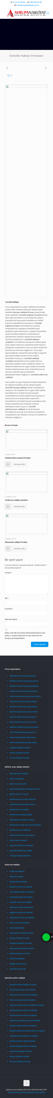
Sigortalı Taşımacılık (17, 969)
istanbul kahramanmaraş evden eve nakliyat (27, 1031)
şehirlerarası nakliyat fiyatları (20, 815)
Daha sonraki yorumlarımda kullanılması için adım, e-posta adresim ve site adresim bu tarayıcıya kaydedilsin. (25, 635)
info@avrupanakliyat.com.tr (28, 5)
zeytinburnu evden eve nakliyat (21, 917)
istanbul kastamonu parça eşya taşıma (25, 696)
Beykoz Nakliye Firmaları (19, 1056)
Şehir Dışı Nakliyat (16, 779)
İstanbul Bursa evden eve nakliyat (22, 1015)
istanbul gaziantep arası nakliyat (22, 990)
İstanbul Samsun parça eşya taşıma (23, 681)
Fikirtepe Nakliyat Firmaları (20, 1062)
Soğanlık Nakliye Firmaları (19, 748)
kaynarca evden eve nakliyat (20, 887)
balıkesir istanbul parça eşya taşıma (24, 727)
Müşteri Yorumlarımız (18, 964)
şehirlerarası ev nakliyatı (19, 809)
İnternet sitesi (11, 619)
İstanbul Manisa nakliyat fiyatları (22, 1041)
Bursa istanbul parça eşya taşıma (22, 722)
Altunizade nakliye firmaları (16, 542)
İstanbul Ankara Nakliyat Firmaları (23, 985)
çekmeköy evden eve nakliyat (21, 907)
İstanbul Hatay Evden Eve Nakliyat (23, 1026)
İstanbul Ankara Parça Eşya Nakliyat (23, 686)
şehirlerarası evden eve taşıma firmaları (25, 825)
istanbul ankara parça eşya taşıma (22, 1092)
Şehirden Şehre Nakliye (18, 773)
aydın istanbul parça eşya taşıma (22, 737)
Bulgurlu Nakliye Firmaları (19, 938)
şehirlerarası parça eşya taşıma (22, 835)
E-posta (9, 609)
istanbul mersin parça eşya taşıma (23, 706)
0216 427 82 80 (19, 2)
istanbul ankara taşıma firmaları (18, 458)
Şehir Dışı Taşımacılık (18, 784)
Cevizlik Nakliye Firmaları (19, 758)
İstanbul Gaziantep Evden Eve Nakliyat (24, 1020)
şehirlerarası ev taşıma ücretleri (21, 820)
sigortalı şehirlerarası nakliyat (21, 845)
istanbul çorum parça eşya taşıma (23, 701)
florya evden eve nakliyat (19, 923)
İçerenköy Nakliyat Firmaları (20, 943)
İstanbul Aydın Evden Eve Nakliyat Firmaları (26, 1005)
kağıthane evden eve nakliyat (21, 912)
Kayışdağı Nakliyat (16, 928)
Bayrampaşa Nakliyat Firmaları (21, 948)
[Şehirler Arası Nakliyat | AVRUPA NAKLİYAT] (26, 13)
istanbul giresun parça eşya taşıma (23, 691)
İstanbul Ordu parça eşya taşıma (22, 676)
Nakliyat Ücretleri (16, 876)
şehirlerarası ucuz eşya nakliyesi (22, 799)
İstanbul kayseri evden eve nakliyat (23, 1036)
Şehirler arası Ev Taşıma (18, 794)
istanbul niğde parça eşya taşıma (22, 717)
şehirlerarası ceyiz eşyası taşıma (22, 804)
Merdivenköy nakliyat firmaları (21, 933)
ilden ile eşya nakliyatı (18, 840)
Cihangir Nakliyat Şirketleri (20, 856)
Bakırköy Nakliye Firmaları (19, 953)
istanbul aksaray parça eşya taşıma (23, 712)
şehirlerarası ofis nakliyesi (20, 830)
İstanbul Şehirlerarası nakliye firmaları (24, 789)
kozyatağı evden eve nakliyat (21, 897)
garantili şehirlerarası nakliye (20, 850)
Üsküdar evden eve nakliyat (20, 902)
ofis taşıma (40, 1092)
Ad (6, 598)
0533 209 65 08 (35, 2)
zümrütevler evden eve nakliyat (21, 892)
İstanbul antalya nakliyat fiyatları (22, 1000)
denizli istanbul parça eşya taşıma (23, 742)
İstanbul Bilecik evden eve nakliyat (23, 1010)
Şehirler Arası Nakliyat (18, 882)
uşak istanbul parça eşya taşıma (22, 732)
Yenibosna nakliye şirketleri (16, 500)
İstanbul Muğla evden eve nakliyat (23, 1046)
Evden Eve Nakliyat (17, 871)
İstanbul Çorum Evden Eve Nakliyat (23, 995)
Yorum (8, 573)
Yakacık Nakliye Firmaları (19, 753)
